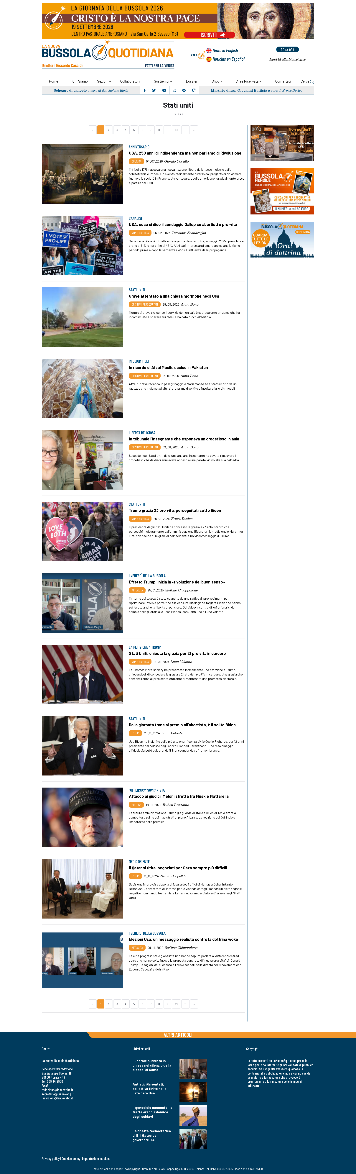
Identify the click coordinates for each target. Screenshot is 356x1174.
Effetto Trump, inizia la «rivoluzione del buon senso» (177, 581)
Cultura (136, 161)
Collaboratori (130, 81)
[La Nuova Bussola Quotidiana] (108, 55)
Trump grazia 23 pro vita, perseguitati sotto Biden (175, 510)
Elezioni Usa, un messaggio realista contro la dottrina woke (183, 939)
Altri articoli (178, 1034)
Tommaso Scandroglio (189, 232)
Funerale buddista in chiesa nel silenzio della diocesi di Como (152, 1065)
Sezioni (102, 81)
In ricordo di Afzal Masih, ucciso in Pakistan (168, 367)
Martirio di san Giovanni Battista (239, 90)
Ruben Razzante (176, 804)
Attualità (137, 590)
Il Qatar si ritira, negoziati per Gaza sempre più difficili (178, 867)
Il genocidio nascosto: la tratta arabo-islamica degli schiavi (152, 1112)
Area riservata (247, 81)
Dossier (191, 81)
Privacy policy (51, 1158)
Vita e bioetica (140, 233)
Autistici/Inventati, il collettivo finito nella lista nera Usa (150, 1088)
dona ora (287, 49)
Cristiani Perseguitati (145, 304)
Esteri (135, 733)
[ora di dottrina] (282, 240)
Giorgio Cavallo (176, 161)
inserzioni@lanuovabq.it (57, 1098)
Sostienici (161, 81)
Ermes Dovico (182, 518)
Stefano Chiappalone (181, 590)
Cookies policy (71, 1158)
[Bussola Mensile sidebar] (282, 191)
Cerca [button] (305, 81)
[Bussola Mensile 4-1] (282, 143)
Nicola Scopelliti (173, 876)
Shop (216, 81)
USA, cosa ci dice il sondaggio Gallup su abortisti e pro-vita (183, 224)
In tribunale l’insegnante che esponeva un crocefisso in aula (184, 438)
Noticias (229, 59)
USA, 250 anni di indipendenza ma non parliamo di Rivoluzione (185, 152)
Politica (136, 805)
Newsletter (288, 59)
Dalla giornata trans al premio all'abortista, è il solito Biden (182, 724)
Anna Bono (190, 304)
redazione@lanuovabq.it (57, 1090)
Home (53, 81)
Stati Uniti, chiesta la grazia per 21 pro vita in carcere (177, 653)
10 (176, 130)
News (225, 50)
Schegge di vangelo (70, 90)
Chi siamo (80, 81)
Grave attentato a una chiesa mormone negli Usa (174, 296)
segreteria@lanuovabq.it (58, 1094)
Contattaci (283, 81)
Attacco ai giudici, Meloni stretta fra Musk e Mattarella (179, 796)
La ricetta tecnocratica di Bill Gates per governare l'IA (152, 1135)
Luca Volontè (181, 661)
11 (185, 130)
